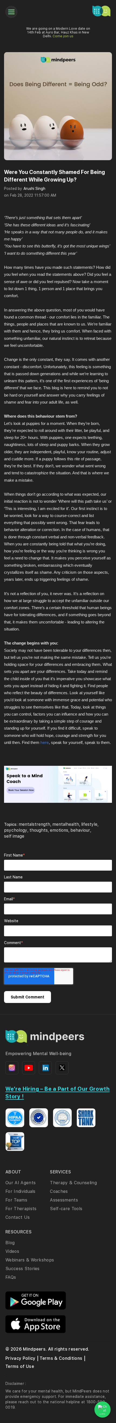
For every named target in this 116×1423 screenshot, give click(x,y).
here (44, 742)
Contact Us (17, 1217)
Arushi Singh (34, 188)
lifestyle (89, 824)
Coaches (59, 1191)
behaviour (80, 830)
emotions (59, 830)
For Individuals (20, 1191)
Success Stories (22, 1268)
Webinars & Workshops (29, 1260)
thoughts (38, 830)
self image (14, 836)
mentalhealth (65, 824)
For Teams (16, 1200)
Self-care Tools (66, 1208)
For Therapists (20, 1208)
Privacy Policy (20, 1358)
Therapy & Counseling (73, 1182)
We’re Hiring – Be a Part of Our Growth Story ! (57, 1093)
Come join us (63, 36)
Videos (12, 1251)
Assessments (64, 1200)
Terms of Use (19, 1366)
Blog (10, 1242)
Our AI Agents (20, 1182)
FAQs (10, 1277)
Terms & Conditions (61, 1358)
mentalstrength (34, 824)
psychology (15, 830)
